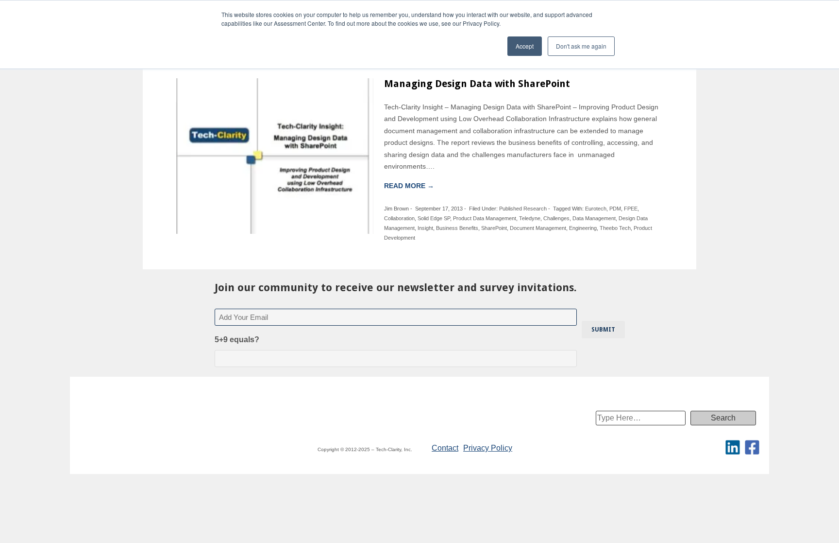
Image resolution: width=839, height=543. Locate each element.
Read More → (409, 186)
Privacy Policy (487, 448)
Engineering (583, 228)
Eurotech (595, 208)
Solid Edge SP (434, 218)
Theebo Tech (615, 228)
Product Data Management (484, 218)
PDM (615, 208)
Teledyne (529, 218)
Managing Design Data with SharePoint (477, 83)
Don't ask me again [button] (581, 46)
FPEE (631, 208)
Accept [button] (525, 46)
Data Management (594, 218)
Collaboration (399, 218)
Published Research (523, 208)
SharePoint (494, 228)
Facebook (752, 447)
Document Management (538, 228)
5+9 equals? (237, 339)
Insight (425, 228)
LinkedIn (732, 447)
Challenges (556, 218)
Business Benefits (457, 228)
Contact (445, 448)
